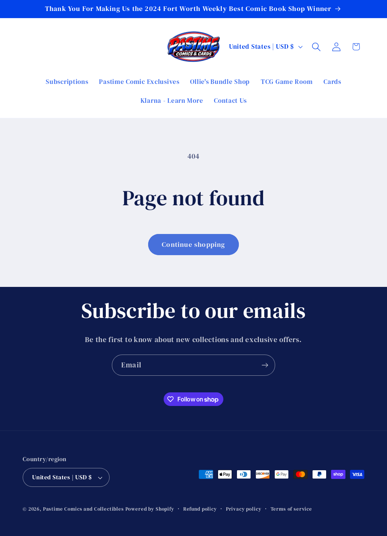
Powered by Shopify (149, 508)
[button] (316, 47)
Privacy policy (244, 508)
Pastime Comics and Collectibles (83, 508)
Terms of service (291, 508)
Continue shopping (193, 244)
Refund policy (200, 508)
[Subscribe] (265, 365)
